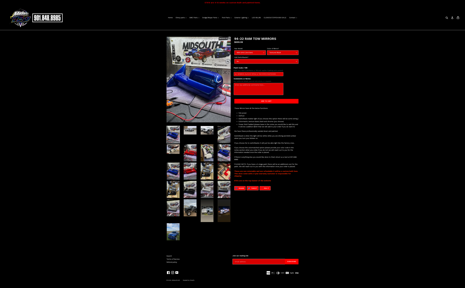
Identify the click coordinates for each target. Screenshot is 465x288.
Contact (293, 18)
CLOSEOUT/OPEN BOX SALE (275, 18)
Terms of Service (173, 259)
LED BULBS (256, 18)
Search (169, 256)
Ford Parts (227, 18)
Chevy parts (182, 18)
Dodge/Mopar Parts (211, 18)
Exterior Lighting (242, 18)
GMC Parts (195, 18)
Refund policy (172, 262)
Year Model (238, 49)
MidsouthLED (176, 280)
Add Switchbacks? (241, 57)
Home (170, 18)
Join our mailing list (240, 256)
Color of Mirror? (273, 49)
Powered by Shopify (188, 280)
